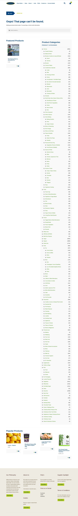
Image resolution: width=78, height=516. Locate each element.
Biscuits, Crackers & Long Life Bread (53, 56)
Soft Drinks (47, 283)
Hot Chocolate (48, 297)
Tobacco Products (49, 325)
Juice (46, 285)
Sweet (48, 58)
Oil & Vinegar (48, 128)
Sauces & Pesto (48, 149)
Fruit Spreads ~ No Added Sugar (54, 79)
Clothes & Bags (47, 365)
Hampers (46, 400)
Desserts (47, 95)
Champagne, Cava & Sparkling (53, 264)
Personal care (47, 330)
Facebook (42, 493)
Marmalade (49, 91)
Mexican (48, 159)
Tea (46, 248)
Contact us (43, 3)
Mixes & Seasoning (49, 126)
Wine (46, 259)
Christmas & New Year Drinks (50, 411)
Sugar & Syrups (50, 123)
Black (48, 255)
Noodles (48, 140)
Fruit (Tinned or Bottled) (52, 147)
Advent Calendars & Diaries (50, 421)
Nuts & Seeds (50, 107)
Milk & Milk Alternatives (50, 290)
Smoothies (47, 294)
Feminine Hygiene (49, 355)
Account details (51, 3)
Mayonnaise (49, 86)
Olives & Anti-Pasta (49, 131)
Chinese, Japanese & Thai (52, 156)
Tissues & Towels (49, 322)
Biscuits (47, 63)
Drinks (46, 374)
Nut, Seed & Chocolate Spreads (54, 81)
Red (48, 262)
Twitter (41, 494)
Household (46, 299)
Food (46, 369)
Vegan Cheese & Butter (50, 212)
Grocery (45, 49)
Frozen (45, 217)
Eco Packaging (47, 376)
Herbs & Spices (48, 114)
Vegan (45, 238)
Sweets (48, 173)
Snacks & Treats (48, 168)
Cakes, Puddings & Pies (49, 407)
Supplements (46, 362)
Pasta (48, 135)
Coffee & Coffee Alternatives (51, 278)
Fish (46, 201)
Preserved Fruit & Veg (50, 142)
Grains (48, 105)
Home (10, 13)
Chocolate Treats (47, 404)
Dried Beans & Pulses (51, 100)
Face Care (47, 337)
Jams (48, 88)
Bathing (47, 332)
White (48, 269)
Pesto (48, 163)
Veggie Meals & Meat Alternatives (52, 220)
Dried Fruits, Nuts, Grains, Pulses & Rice (54, 98)
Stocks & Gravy (50, 152)
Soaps (46, 344)
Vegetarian (46, 381)
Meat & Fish (47, 227)
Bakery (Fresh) (48, 53)
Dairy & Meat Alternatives (50, 194)
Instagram (42, 496)
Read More (9, 495)
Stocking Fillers (47, 402)
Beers (46, 273)
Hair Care (47, 341)
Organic (45, 241)
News (26, 3)
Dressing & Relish (51, 74)
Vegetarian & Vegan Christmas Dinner (52, 414)
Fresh (45, 189)
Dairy (46, 205)
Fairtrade (45, 397)
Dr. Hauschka (48, 360)
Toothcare (47, 351)
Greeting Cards (48, 318)
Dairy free (46, 390)
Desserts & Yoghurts (49, 208)
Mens (46, 348)
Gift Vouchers (46, 395)
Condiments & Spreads (50, 67)
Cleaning (47, 311)
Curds (48, 70)
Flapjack (48, 182)
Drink (45, 245)
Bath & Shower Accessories (51, 346)
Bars (48, 177)
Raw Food (46, 393)
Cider (46, 292)
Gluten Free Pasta (51, 138)
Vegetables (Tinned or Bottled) (53, 145)
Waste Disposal (48, 308)
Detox (45, 388)
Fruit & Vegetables (49, 224)
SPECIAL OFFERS (48, 233)
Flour (48, 121)
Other (48, 154)
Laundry (47, 315)
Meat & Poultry (48, 203)
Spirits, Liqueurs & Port (50, 287)
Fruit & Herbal (50, 250)
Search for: (64, 3)
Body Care (47, 339)
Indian (48, 166)
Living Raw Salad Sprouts (50, 215)
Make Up (47, 353)
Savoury (48, 60)
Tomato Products (48, 51)
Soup (46, 184)
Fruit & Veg (47, 191)
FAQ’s (38, 3)
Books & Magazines (49, 327)
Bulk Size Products (48, 236)
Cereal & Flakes (48, 65)
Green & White (50, 252)
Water (46, 276)
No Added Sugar (47, 386)
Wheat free (46, 383)
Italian (48, 161)
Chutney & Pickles (51, 93)
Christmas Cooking (48, 416)
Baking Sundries (50, 119)
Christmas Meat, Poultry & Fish (50, 409)
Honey (48, 77)
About (29, 3)
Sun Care (47, 358)
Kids (45, 367)
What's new (46, 231)
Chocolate (49, 175)
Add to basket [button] (18, 66)
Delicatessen (48, 198)
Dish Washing (48, 313)
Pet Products (48, 306)
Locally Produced (47, 379)
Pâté (48, 72)
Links (35, 3)
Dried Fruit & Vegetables (52, 102)
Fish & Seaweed (48, 112)
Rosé (48, 271)
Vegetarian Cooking (49, 187)
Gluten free (46, 243)
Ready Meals (48, 222)
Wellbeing (47, 334)
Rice (48, 109)
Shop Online (19, 3)
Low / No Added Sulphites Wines (54, 266)
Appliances (47, 320)
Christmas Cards (47, 418)
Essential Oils (48, 304)
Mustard (48, 84)
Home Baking (48, 116)
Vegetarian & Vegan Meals (51, 196)
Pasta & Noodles (48, 133)
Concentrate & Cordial (50, 280)
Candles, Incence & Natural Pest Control (54, 301)
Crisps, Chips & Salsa (51, 170)
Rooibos (48, 257)
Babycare (47, 372)
